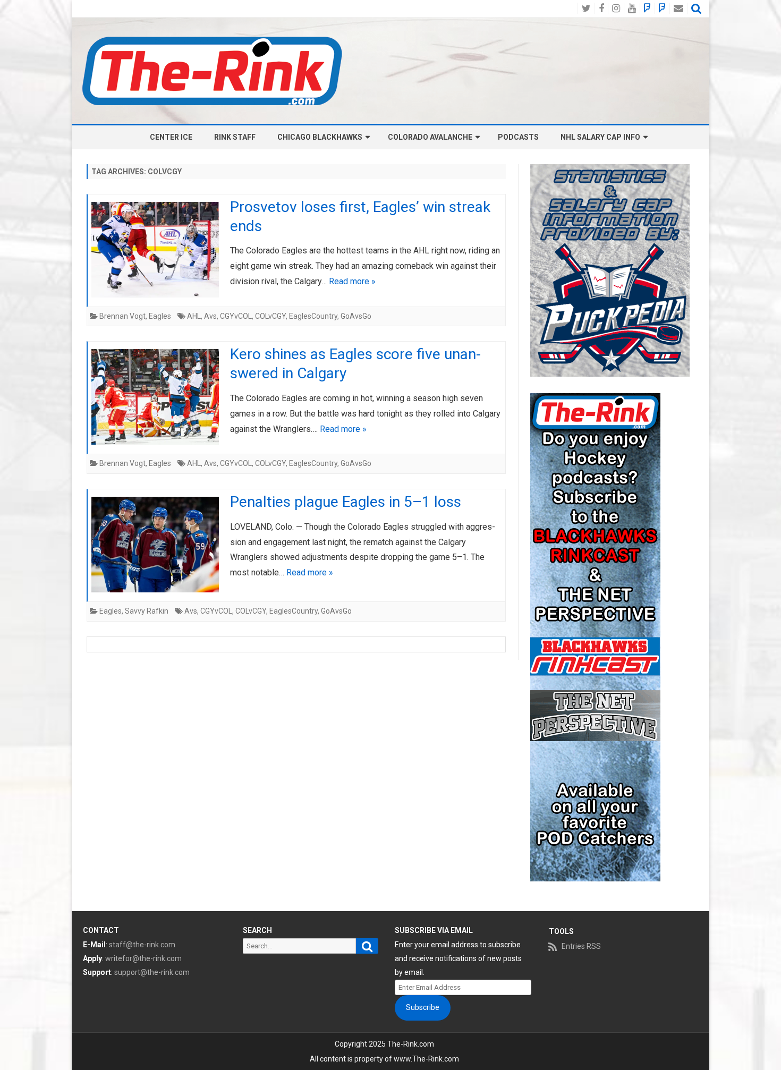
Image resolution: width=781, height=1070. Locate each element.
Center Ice (171, 137)
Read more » (352, 281)
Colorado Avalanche (430, 137)
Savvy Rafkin (146, 611)
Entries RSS (581, 946)
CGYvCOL (236, 316)
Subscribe (422, 1007)
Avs (210, 316)
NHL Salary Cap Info (600, 137)
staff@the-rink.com (142, 944)
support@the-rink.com (152, 972)
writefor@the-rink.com (143, 958)
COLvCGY (270, 316)
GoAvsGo (356, 316)
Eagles (160, 316)
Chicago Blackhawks (319, 137)
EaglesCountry (313, 316)
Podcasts (518, 137)
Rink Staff (235, 137)
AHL (194, 316)
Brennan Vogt (122, 316)
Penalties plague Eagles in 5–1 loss (345, 502)
